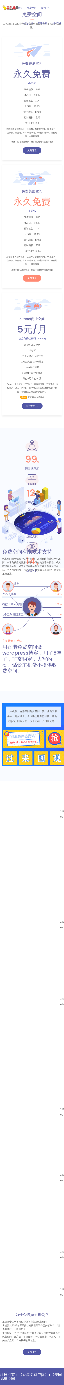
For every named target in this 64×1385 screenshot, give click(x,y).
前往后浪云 (32, 405)
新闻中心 (45, 7)
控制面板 (56, 23)
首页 (20, 7)
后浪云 (24, 397)
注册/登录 (28, 23)
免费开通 (32, 150)
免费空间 (32, 7)
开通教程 (42, 23)
